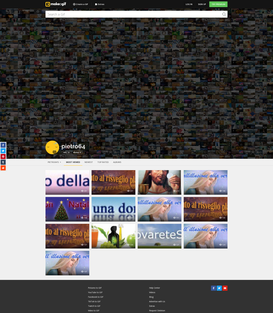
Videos (152, 292)
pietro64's (53, 162)
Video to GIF (93, 310)
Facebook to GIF (95, 297)
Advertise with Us (157, 301)
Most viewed (73, 162)
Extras (101, 4)
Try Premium (218, 4)
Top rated (103, 162)
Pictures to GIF (95, 287)
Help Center (154, 287)
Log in (189, 4)
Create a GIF (82, 4)
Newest (89, 162)
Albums (117, 162)
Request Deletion (157, 310)
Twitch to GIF (94, 306)
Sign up (202, 4)
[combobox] (137, 14)
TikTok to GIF (94, 301)
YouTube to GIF (95, 292)
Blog (151, 297)
